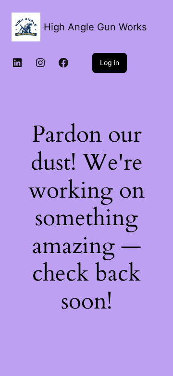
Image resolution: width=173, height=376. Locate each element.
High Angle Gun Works (95, 27)
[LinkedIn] (17, 62)
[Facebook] (63, 62)
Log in (109, 62)
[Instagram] (40, 62)
